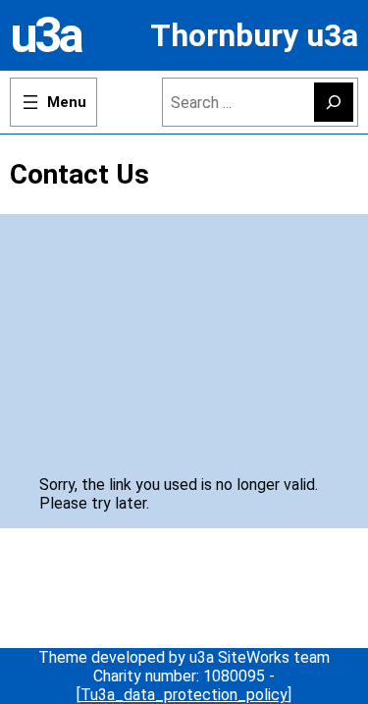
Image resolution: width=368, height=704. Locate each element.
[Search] (333, 102)
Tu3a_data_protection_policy (184, 694)
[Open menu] (53, 102)
